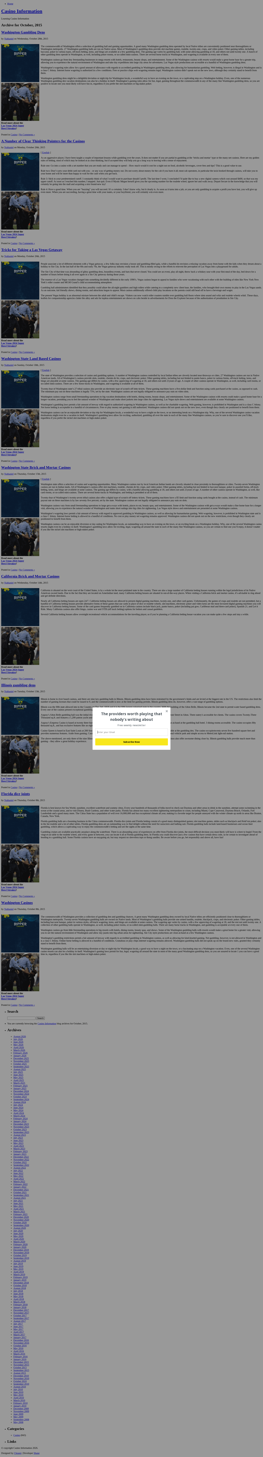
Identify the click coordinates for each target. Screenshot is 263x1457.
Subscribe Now (131, 741)
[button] (131, 716)
